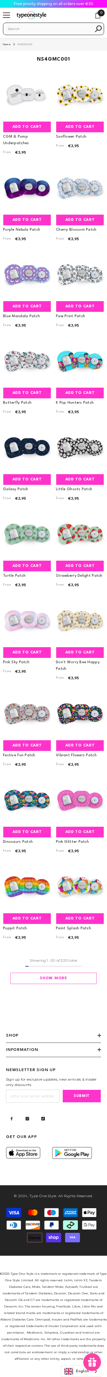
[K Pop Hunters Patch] (80, 360)
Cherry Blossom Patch (76, 230)
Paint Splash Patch (73, 928)
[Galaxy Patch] (27, 447)
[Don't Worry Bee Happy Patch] (80, 620)
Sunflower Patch (71, 137)
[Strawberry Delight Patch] (80, 533)
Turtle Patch (14, 576)
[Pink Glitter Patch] (80, 799)
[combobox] (49, 28)
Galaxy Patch (15, 489)
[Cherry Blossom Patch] (80, 187)
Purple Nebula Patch (21, 230)
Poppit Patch (15, 928)
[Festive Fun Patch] (27, 713)
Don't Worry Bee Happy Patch (78, 665)
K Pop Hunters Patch (75, 403)
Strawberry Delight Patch (79, 576)
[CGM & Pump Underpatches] (27, 94)
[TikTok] (43, 1118)
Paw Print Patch (70, 316)
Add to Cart (27, 127)
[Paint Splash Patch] (80, 886)
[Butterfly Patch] (27, 360)
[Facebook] (11, 1118)
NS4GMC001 (25, 44)
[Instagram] (27, 1118)
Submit (82, 1096)
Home (7, 44)
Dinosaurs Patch (18, 842)
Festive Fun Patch (19, 755)
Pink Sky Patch (16, 662)
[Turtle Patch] (27, 533)
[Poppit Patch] (27, 886)
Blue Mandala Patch (21, 316)
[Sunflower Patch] (80, 94)
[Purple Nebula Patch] (27, 187)
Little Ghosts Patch (74, 489)
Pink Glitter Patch (72, 842)
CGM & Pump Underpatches (16, 140)
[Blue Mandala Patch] (27, 274)
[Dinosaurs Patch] (27, 799)
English (82, 1371)
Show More (53, 978)
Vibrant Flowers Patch (76, 755)
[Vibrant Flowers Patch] (80, 713)
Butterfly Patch (17, 403)
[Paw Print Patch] (80, 274)
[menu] (6, 15)
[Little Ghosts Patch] (80, 447)
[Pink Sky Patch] (27, 620)
